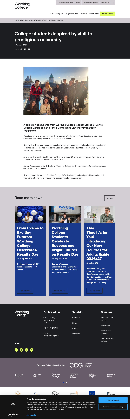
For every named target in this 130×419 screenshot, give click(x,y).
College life (59, 14)
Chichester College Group (108, 319)
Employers (83, 14)
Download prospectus (90, 3)
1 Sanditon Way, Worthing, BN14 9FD (49, 320)
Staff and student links (65, 3)
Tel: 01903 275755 (50, 328)
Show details (31, 415)
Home (17, 20)
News (78, 3)
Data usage (105, 325)
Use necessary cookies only (113, 407)
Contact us (105, 3)
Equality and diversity (105, 332)
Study (52, 14)
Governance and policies (107, 339)
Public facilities (94, 14)
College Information (71, 14)
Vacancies (76, 333)
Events (74, 328)
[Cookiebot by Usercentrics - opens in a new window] (13, 415)
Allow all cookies (113, 400)
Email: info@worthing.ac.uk (51, 334)
